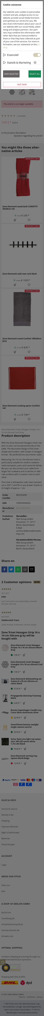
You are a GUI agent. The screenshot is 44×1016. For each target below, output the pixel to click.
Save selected (11, 74)
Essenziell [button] (12, 55)
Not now (22, 84)
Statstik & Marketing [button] (19, 62)
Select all (35, 74)
